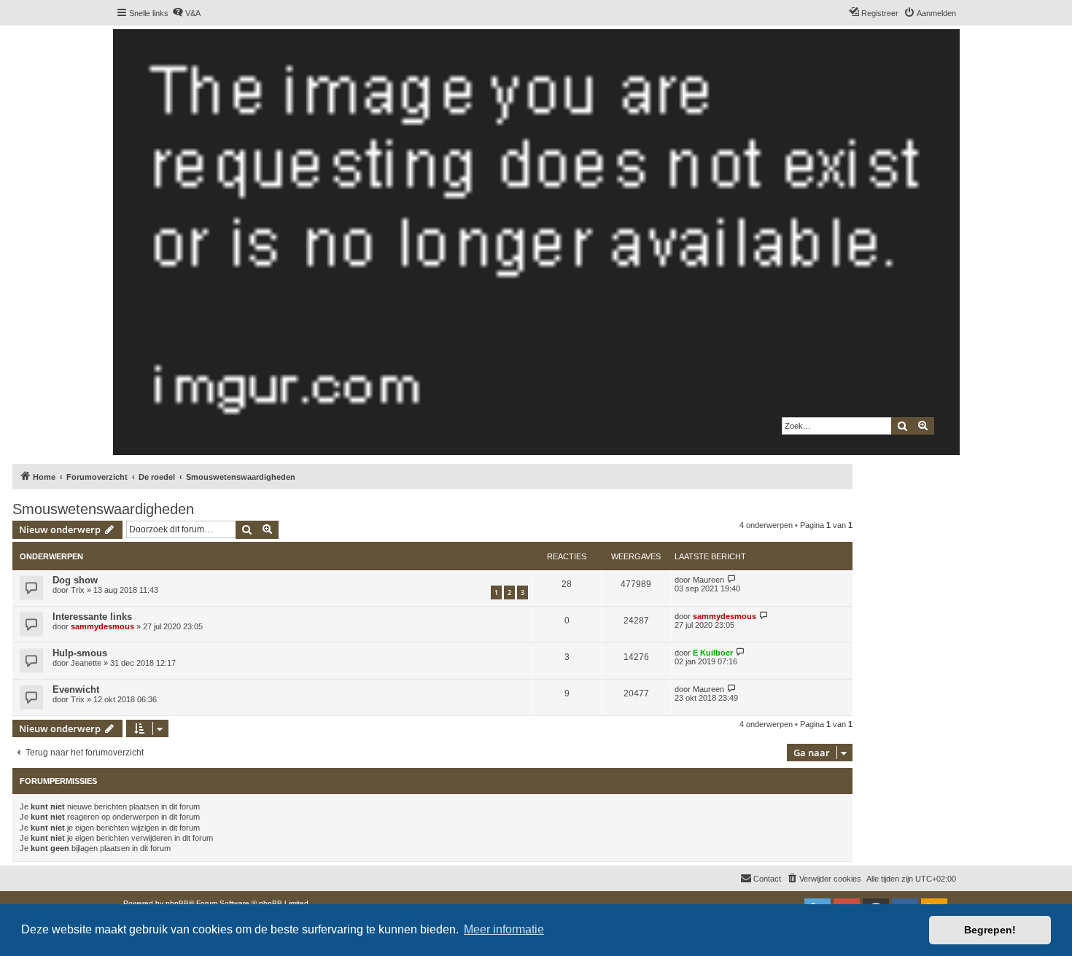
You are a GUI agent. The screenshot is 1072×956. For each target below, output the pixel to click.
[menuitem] (186, 13)
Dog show (75, 580)
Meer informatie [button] (504, 929)
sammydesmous (102, 626)
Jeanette (86, 662)
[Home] (535, 242)
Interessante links (92, 616)
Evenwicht (76, 689)
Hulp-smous (80, 653)
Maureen (708, 579)
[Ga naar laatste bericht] (731, 579)
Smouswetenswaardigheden (103, 509)
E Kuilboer (713, 652)
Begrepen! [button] (990, 930)
